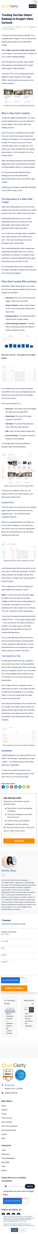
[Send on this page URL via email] (24, 787)
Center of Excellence (13, 273)
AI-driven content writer (26, 619)
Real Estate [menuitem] (5, 1162)
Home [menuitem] (4, 1106)
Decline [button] (23, 1230)
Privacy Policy (23, 1221)
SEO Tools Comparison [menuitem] (10, 1126)
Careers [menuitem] (4, 1134)
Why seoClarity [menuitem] (7, 1122)
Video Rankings (10, 29)
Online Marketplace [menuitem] (8, 1158)
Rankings (33, 27)
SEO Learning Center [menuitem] (9, 1130)
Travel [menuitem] (4, 1150)
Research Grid (7, 514)
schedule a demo (22, 773)
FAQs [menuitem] (3, 1138)
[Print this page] (28, 787)
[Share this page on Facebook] (3, 787)
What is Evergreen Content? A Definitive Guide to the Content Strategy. (9, 1023)
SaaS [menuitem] (3, 1166)
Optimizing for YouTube (10, 187)
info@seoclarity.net (11, 1093)
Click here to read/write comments (14, 924)
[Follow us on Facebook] (3, 1214)
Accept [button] (14, 1230)
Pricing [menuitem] (4, 1114)
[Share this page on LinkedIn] (15, 787)
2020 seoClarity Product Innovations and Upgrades (29, 1020)
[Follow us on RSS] (18, 1214)
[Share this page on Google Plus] (11, 787)
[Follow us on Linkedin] (8, 1214)
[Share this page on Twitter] (7, 787)
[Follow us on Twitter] (13, 1214)
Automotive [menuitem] (6, 1154)
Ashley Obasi (8, 27)
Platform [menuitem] (4, 1110)
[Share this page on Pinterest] (20, 787)
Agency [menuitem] (4, 1170)
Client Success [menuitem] (7, 1118)
